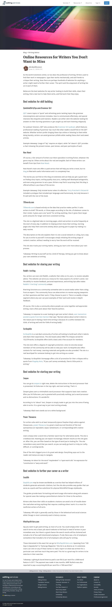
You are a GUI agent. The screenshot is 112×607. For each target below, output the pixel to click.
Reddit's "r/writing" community (35, 284)
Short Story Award (61, 589)
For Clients (80, 580)
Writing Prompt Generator (63, 580)
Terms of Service (98, 589)
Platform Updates (82, 587)
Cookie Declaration (99, 594)
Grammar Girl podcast (66, 127)
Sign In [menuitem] (98, 3)
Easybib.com (28, 482)
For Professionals (82, 582)
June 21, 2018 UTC (36, 69)
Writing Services (42, 587)
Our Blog (58, 585)
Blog (25, 52)
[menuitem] (66, 3)
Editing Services (42, 580)
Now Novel (45, 163)
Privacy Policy (98, 592)
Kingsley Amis (37, 361)
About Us (96, 580)
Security (96, 587)
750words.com (28, 207)
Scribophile (27, 334)
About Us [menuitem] (89, 3)
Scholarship (59, 594)
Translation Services (43, 582)
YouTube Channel (61, 587)
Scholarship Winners (61, 597)
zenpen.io (37, 383)
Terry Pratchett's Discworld (77, 190)
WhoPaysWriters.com (65, 543)
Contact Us (97, 582)
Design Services (42, 585)
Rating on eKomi (9, 595)
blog (25, 171)
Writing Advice (33, 52)
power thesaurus (39, 425)
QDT (25, 113)
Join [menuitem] (106, 3)
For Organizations (82, 585)
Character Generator (61, 582)
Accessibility (97, 585)
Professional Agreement (101, 597)
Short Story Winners (61, 592)
